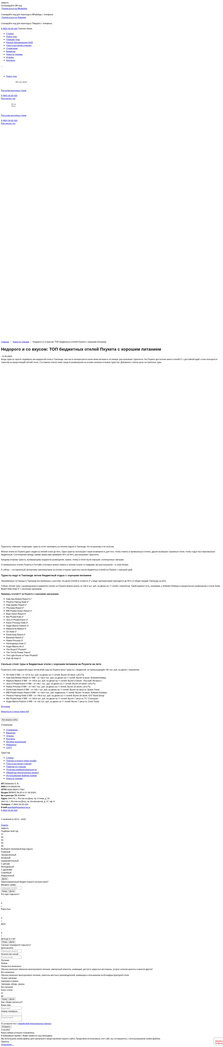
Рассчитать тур (8, 98)
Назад (4, 891)
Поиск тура (11, 36)
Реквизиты (11, 744)
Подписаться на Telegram (13, 17)
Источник (5, 706)
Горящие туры (13, 39)
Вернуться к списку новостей (15, 711)
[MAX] (6, 82)
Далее (4, 878)
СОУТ (9, 747)
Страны (10, 33)
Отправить (6, 1026)
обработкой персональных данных (34, 1023)
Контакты (10, 60)
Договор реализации (16, 741)
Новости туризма (14, 54)
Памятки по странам (16, 766)
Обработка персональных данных (22, 772)
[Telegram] (12, 82)
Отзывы (10, 57)
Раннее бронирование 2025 (19, 42)
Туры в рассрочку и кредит (19, 45)
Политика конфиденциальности (21, 769)
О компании (12, 48)
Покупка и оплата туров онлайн (21, 760)
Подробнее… (7, 1044)
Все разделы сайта (9, 719)
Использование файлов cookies (21, 775)
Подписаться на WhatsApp (14, 8)
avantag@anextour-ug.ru (19, 807)
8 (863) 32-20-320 (9, 28)
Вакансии (10, 51)
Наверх (4, 825)
